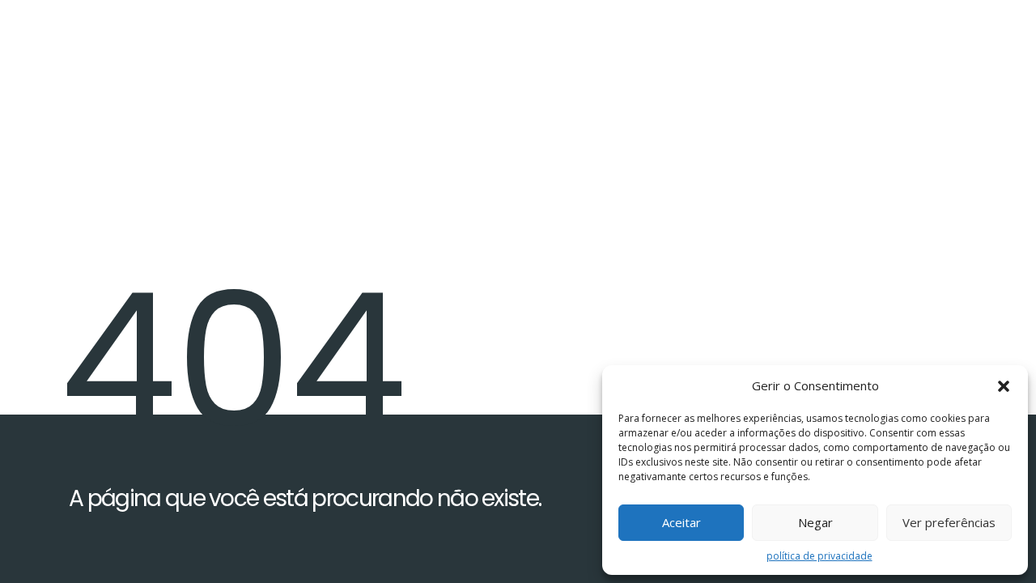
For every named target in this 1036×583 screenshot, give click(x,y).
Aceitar (681, 522)
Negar (815, 522)
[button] (1004, 386)
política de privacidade (819, 556)
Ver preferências (949, 522)
